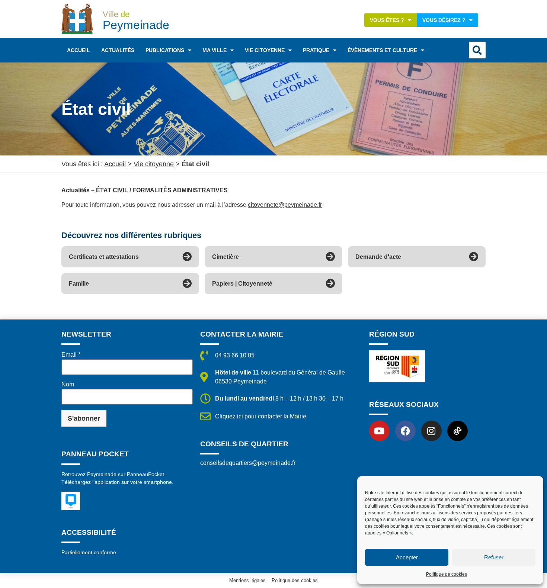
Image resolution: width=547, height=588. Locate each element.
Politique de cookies (446, 574)
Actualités (117, 50)
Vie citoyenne (265, 50)
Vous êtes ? (387, 20)
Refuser (493, 557)
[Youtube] (379, 431)
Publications (164, 50)
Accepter (407, 557)
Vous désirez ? (444, 20)
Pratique (316, 50)
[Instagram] (431, 431)
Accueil (78, 50)
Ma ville (214, 50)
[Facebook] (405, 431)
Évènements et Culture (382, 50)
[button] (477, 50)
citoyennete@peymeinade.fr (285, 205)
